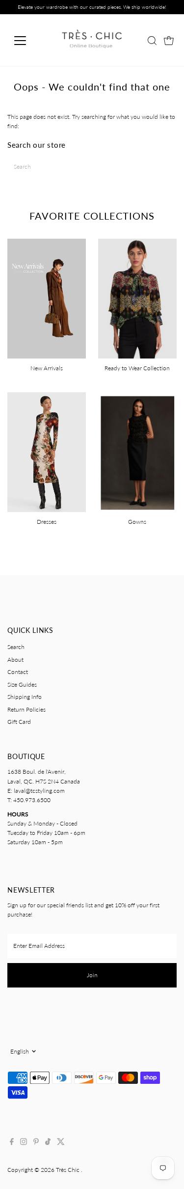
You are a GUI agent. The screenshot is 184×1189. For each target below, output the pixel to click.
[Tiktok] (48, 1143)
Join (92, 975)
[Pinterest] (36, 1143)
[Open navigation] (27, 40)
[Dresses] (46, 451)
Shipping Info (24, 696)
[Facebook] (11, 1143)
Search (16, 647)
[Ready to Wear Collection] (137, 297)
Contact (17, 671)
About (15, 659)
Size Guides (22, 684)
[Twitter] (60, 1143)
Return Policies (26, 709)
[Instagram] (23, 1143)
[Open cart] (169, 40)
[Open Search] (152, 40)
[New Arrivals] (46, 297)
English (19, 1051)
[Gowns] (137, 451)
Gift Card (19, 721)
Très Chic (68, 1169)
